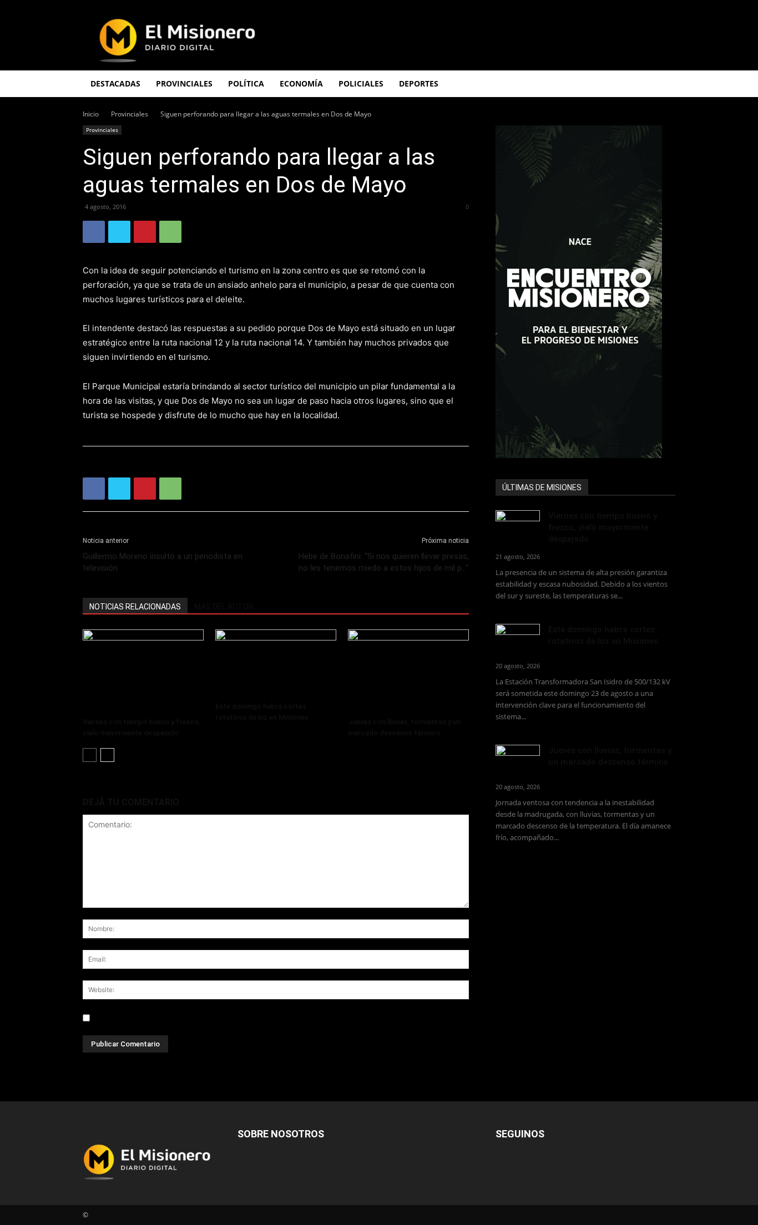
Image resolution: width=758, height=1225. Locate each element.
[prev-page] (90, 755)
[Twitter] (119, 232)
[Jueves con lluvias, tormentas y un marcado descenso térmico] (408, 671)
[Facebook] (94, 232)
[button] (662, 84)
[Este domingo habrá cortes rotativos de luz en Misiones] (275, 663)
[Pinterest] (145, 232)
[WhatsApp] (170, 232)
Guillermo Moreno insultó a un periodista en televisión (162, 562)
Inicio (91, 114)
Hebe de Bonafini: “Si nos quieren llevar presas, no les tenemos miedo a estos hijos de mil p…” (384, 562)
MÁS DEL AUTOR (224, 606)
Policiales (360, 83)
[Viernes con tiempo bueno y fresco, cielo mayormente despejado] (143, 671)
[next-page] (107, 755)
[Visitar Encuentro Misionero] (585, 291)
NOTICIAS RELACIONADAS (135, 606)
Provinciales (129, 114)
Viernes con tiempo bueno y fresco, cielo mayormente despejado (602, 527)
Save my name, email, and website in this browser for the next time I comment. (237, 1018)
